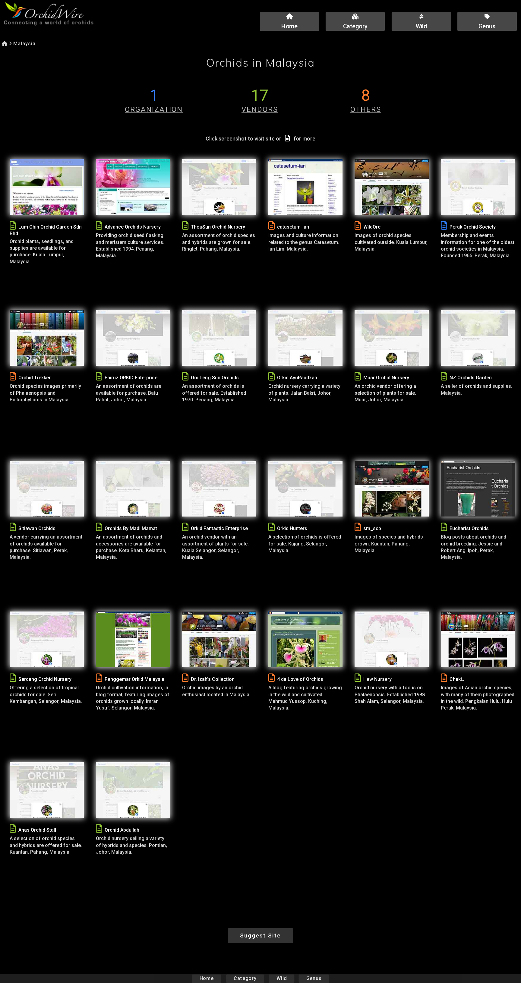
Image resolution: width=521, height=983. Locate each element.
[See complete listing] (13, 226)
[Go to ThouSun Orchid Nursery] (219, 187)
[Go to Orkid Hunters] (305, 489)
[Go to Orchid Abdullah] (133, 790)
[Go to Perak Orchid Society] (478, 187)
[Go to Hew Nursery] (392, 639)
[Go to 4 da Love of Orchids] (305, 639)
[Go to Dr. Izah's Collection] (219, 639)
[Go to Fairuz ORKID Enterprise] (133, 338)
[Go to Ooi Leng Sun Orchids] (219, 338)
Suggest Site (260, 935)
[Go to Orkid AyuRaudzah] (305, 338)
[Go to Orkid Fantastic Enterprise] (219, 489)
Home (207, 978)
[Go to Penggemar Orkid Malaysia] (133, 639)
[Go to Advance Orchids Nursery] (133, 187)
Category (245, 978)
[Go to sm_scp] (392, 489)
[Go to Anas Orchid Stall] (47, 790)
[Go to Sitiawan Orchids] (47, 489)
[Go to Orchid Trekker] (47, 338)
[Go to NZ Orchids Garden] (478, 338)
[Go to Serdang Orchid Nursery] (47, 639)
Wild (281, 978)
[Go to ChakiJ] (478, 639)
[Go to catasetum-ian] (305, 187)
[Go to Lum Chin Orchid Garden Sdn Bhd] (47, 187)
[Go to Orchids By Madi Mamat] (133, 489)
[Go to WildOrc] (392, 187)
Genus (313, 978)
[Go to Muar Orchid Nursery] (392, 338)
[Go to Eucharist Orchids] (478, 489)
